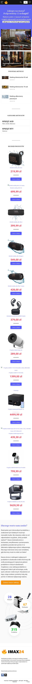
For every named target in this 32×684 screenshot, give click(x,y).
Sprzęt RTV (7, 129)
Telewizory (4, 131)
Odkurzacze (12, 123)
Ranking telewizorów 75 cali (19, 87)
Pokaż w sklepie (16, 179)
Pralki (3, 123)
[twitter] (5, 675)
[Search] (21, 2)
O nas (28, 681)
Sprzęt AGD (8, 121)
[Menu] (2, 2)
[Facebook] (2, 675)
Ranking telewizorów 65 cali (19, 77)
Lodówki (7, 123)
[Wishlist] (30, 2)
